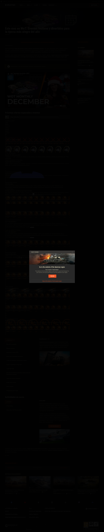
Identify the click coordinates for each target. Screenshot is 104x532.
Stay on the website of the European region (52, 281)
